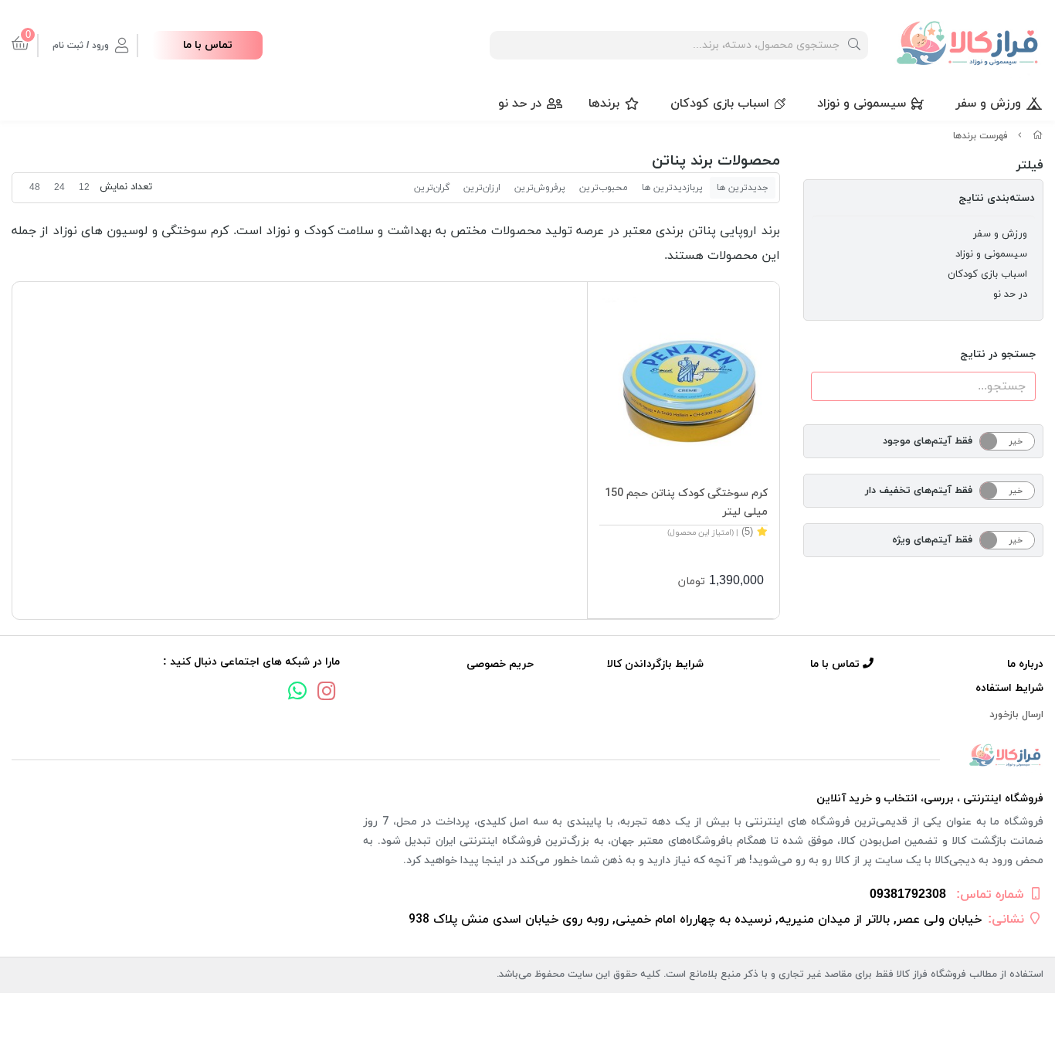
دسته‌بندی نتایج (996, 198)
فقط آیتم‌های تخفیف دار (918, 491)
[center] (854, 45)
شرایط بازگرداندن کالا (655, 664)
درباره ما (1025, 664)
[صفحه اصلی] (1038, 136)
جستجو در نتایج (998, 354)
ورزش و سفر (988, 103)
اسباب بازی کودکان (719, 103)
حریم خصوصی (499, 664)
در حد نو (519, 103)
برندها (604, 103)
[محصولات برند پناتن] (527, 756)
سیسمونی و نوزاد (861, 103)
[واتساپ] (297, 693)
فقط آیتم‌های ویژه (932, 540)
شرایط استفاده (1009, 688)
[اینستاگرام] (327, 693)
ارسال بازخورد (1016, 715)
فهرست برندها (980, 136)
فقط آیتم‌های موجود (927, 441)
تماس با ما (207, 45)
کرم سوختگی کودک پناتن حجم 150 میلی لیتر (686, 502)
